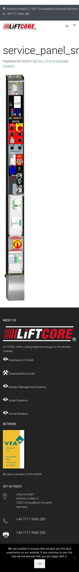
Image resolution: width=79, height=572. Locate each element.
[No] (74, 558)
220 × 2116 (44, 61)
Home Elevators (18, 413)
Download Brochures (21, 373)
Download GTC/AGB (21, 360)
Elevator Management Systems (27, 387)
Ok (39, 563)
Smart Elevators (18, 400)
